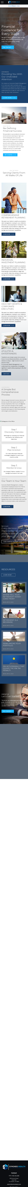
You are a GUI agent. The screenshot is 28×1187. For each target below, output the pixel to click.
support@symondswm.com (14, 1184)
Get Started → (7, 47)
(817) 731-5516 (15, 1175)
